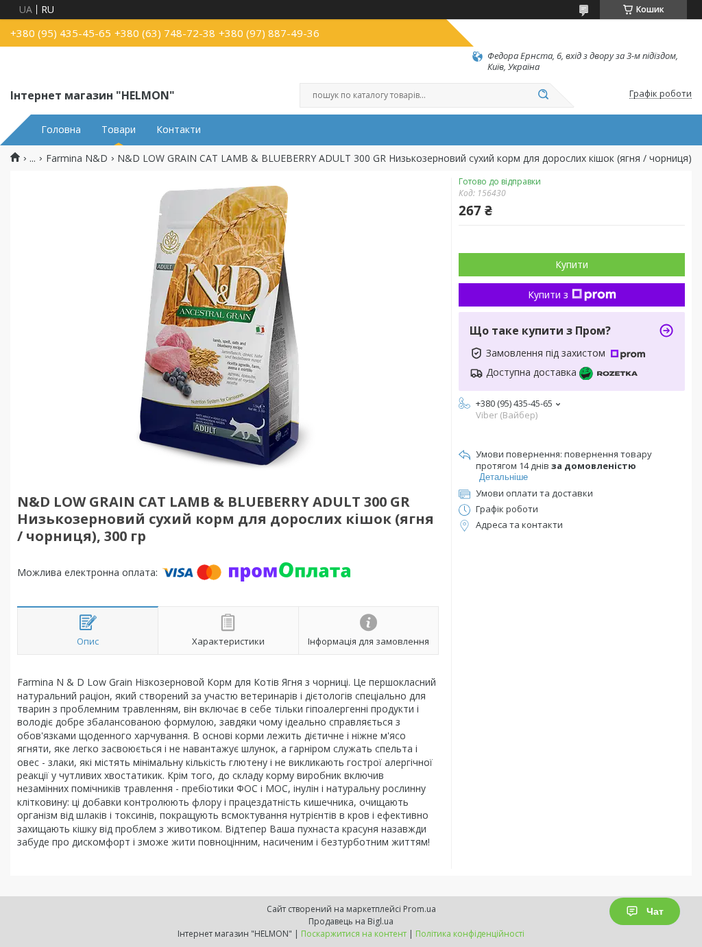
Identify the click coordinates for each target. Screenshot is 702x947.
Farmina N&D (77, 158)
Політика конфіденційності (469, 933)
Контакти (178, 129)
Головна (61, 129)
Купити (571, 264)
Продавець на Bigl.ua (351, 921)
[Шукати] (543, 95)
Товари (118, 129)
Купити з (548, 294)
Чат (655, 911)
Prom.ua (419, 909)
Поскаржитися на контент (354, 933)
